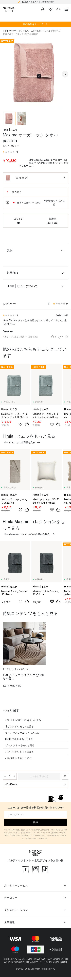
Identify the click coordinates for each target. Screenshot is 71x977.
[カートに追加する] (27, 424)
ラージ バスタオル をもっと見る (22, 732)
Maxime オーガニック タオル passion (20, 34)
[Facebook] (26, 869)
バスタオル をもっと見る (18, 757)
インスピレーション (16, 910)
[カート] (58, 9)
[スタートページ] (9, 9)
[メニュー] (66, 9)
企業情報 (9, 922)
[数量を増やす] (14, 776)
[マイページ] (43, 9)
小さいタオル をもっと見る (19, 726)
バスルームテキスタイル (34, 31)
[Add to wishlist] (20, 424)
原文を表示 (33, 337)
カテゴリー (10, 897)
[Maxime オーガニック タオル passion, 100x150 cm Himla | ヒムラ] (35, 73)
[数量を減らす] (5, 776)
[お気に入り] (50, 9)
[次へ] (65, 74)
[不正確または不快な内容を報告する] (66, 337)
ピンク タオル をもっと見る (19, 745)
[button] (10, 151)
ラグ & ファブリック (12, 31)
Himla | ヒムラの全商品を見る (19, 442)
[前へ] (6, 74)
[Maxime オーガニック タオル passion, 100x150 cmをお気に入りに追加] (65, 776)
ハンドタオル (53, 31)
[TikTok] (45, 869)
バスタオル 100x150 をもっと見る (23, 720)
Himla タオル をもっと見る (19, 739)
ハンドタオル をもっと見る (19, 751)
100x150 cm (11, 784)
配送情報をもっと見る (54, 202)
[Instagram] (35, 869)
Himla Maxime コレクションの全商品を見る (27, 534)
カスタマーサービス (16, 885)
